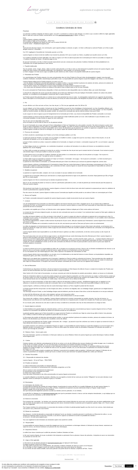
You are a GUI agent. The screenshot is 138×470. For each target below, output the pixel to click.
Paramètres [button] (108, 466)
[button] (95, 22)
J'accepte (129, 466)
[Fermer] (136, 466)
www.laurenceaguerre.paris (65, 35)
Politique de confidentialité (52, 468)
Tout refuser (118, 466)
